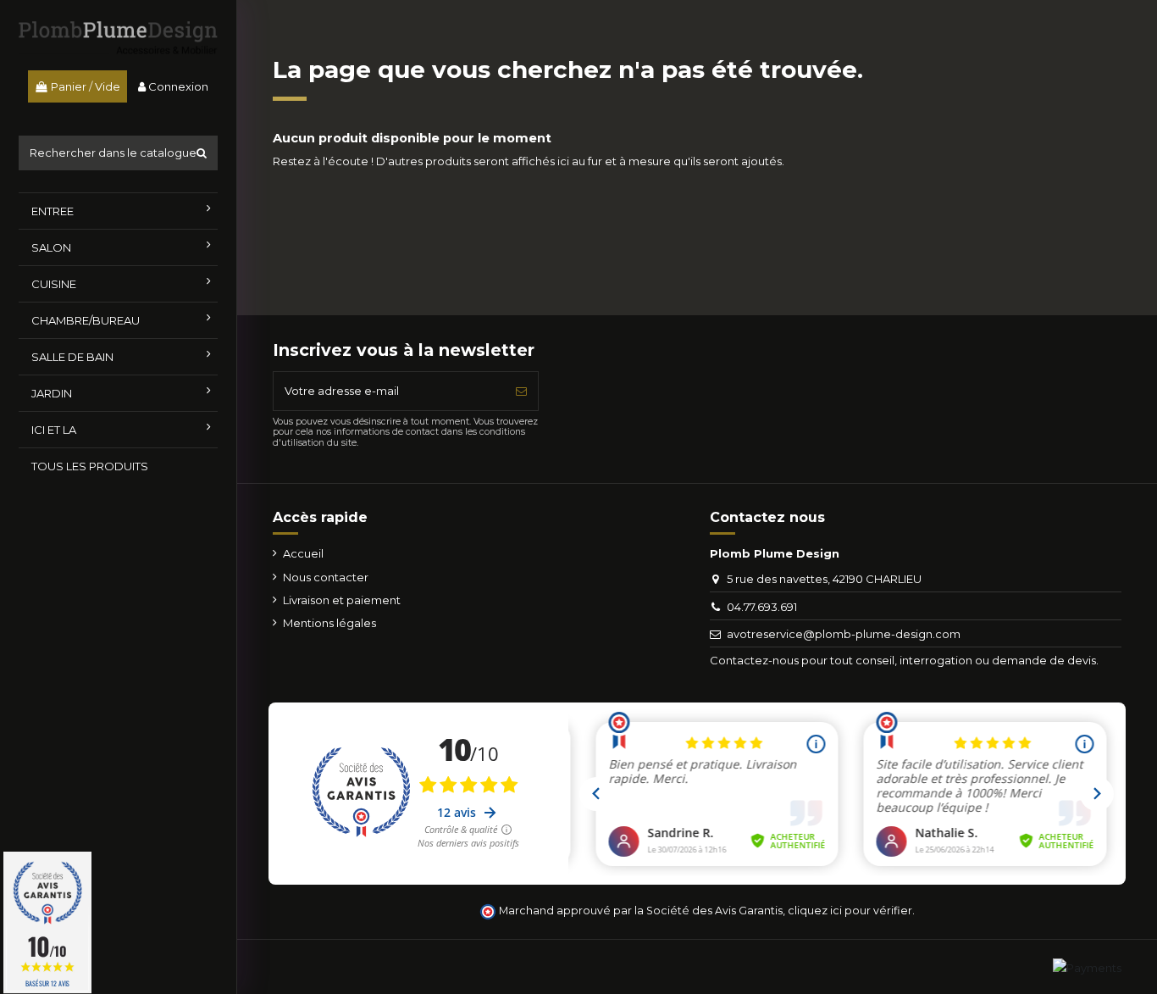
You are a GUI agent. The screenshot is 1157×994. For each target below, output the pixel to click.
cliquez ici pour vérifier (850, 910)
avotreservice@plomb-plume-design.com (843, 634)
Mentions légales (329, 623)
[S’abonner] (521, 391)
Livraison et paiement (342, 600)
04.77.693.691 (762, 607)
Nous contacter (325, 577)
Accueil (303, 553)
